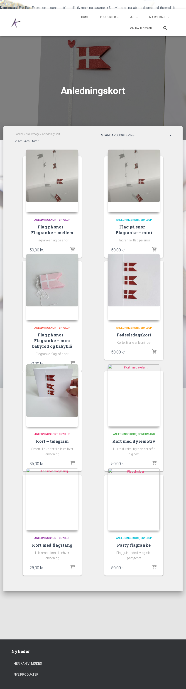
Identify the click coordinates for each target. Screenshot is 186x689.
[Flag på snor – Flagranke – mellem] (52, 181)
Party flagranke (134, 545)
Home (85, 17)
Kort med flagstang (52, 545)
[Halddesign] (17, 22)
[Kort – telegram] (52, 395)
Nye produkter (26, 674)
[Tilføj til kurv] (72, 250)
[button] (118, 17)
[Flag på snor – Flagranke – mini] (134, 181)
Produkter (108, 17)
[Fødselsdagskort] (134, 287)
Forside (19, 134)
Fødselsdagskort (134, 335)
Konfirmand (146, 434)
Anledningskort (46, 219)
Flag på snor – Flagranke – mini (134, 229)
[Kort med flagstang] (52, 499)
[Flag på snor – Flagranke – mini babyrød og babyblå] (52, 287)
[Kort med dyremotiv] (134, 395)
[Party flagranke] (134, 499)
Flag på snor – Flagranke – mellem (52, 229)
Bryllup (64, 219)
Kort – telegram (52, 441)
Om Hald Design (141, 28)
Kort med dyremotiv (133, 441)
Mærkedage (158, 17)
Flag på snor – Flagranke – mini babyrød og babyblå (52, 340)
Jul (133, 17)
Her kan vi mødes (28, 663)
